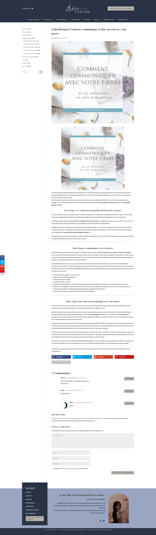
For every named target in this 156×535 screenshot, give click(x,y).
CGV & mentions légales (98, 529)
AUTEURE (87, 19)
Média (109, 529)
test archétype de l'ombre (35, 518)
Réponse (129, 378)
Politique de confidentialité (80, 529)
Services (47, 19)
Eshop (96, 19)
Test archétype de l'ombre (121, 8)
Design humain (33, 19)
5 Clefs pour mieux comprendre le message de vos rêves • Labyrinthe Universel (77, 418)
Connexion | (26, 8)
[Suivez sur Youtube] (103, 521)
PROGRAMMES (61, 19)
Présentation (109, 19)
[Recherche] (41, 72)
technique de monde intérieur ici (124, 221)
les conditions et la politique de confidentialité (73, 468)
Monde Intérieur (63, 38)
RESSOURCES (122, 19)
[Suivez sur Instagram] (100, 521)
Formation (76, 19)
